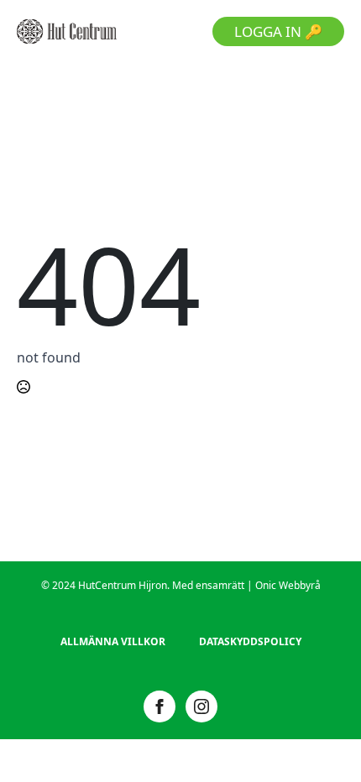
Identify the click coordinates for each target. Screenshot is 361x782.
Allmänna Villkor (112, 641)
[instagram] (201, 706)
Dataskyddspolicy (250, 641)
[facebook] (159, 706)
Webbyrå (300, 585)
